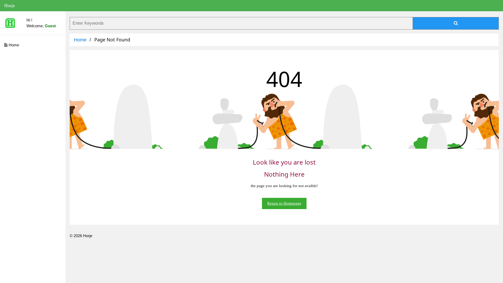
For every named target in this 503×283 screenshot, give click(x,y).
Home (13, 45)
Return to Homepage (284, 203)
